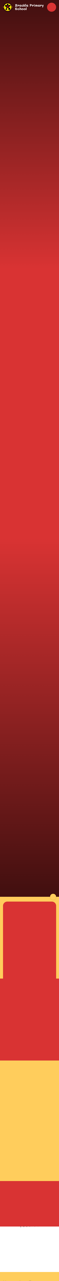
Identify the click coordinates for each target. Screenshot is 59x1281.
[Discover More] (53, 897)
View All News (29, 1264)
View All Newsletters (29, 1255)
